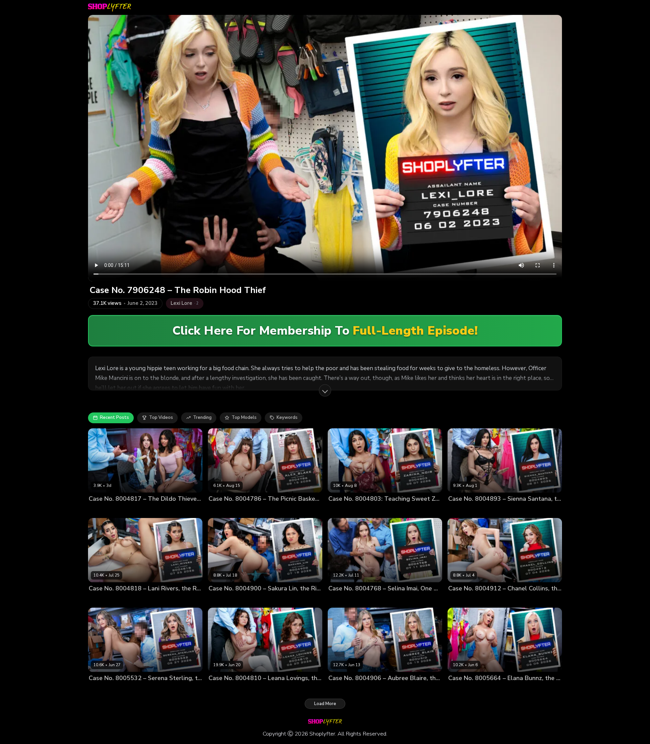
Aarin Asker (367, 600)
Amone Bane (369, 510)
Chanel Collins (463, 600)
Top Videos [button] (161, 417)
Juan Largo (245, 600)
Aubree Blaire (343, 689)
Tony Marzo (271, 600)
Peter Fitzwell (153, 510)
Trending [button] (202, 417)
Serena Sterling (106, 689)
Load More (325, 704)
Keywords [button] (287, 417)
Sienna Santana (465, 510)
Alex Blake (220, 510)
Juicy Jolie (126, 510)
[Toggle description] (325, 390)
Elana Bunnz (461, 689)
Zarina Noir (340, 510)
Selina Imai (340, 600)
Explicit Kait (101, 510)
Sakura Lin (220, 600)
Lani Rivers (100, 600)
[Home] (109, 7)
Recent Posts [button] (114, 417)
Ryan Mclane (499, 510)
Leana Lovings (224, 689)
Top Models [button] (244, 417)
